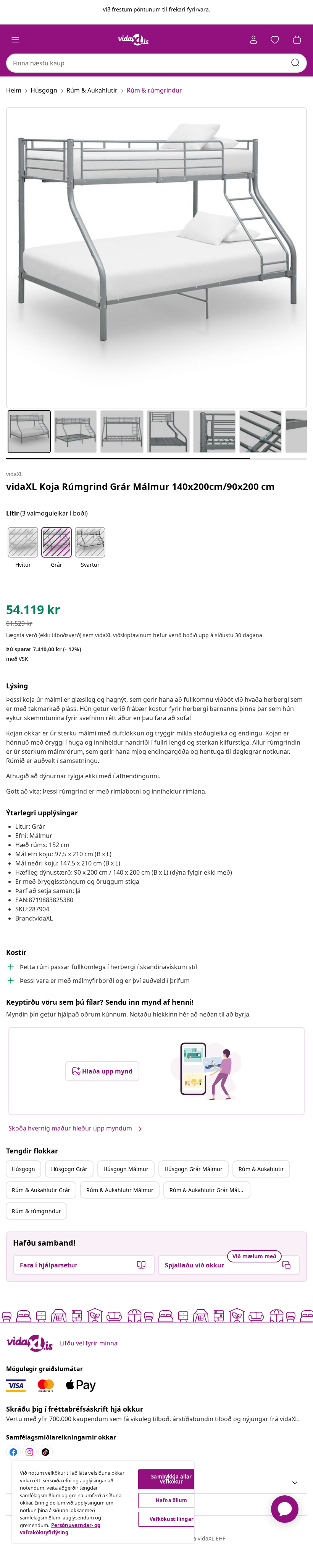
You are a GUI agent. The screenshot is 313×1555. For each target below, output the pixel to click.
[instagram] (29, 1452)
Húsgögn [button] (23, 1169)
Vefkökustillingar (172, 1519)
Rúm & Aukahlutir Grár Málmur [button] (209, 1190)
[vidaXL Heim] (133, 40)
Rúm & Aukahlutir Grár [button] (41, 1190)
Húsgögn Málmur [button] (125, 1169)
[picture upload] (206, 1071)
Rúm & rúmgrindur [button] (36, 1211)
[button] (23, 552)
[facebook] (13, 1452)
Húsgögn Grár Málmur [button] (194, 1169)
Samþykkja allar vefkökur (171, 1479)
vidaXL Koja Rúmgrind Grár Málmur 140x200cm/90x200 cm (140, 486)
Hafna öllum (171, 1500)
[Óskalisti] (275, 40)
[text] (33, 611)
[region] (103, 1502)
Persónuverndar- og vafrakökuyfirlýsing (60, 1529)
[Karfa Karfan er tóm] (297, 40)
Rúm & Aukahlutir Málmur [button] (119, 1190)
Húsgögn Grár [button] (69, 1169)
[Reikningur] (253, 40)
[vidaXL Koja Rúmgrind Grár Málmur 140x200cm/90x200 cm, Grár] (156, 258)
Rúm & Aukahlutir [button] (261, 1169)
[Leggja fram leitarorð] (295, 63)
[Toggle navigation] (15, 40)
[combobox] (156, 63)
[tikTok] (45, 1452)
